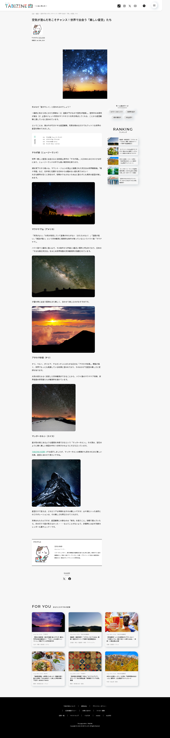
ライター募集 (101, 711)
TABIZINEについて (69, 706)
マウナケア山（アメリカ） (51, 139)
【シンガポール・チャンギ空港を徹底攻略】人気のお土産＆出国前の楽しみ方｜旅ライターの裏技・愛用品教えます (128, 171)
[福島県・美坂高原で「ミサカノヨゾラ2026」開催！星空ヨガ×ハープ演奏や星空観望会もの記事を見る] (85, 622)
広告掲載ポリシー (70, 711)
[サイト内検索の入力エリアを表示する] (144, 6)
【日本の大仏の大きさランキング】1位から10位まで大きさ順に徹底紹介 (128, 180)
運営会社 (84, 706)
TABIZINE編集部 (85, 634)
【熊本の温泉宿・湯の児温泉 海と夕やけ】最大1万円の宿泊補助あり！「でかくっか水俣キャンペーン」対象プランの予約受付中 (48, 639)
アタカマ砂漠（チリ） (50, 141)
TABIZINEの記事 (38, 451)
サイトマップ (74, 716)
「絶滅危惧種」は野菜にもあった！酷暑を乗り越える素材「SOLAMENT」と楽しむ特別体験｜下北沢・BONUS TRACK (48, 678)
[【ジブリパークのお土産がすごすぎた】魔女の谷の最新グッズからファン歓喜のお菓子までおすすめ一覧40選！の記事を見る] (113, 151)
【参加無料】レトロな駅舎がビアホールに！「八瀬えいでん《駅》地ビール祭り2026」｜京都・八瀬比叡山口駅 (121, 639)
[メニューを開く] (154, 5)
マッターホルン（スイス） (51, 144)
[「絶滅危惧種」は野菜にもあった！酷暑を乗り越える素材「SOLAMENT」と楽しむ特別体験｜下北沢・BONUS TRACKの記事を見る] (48, 661)
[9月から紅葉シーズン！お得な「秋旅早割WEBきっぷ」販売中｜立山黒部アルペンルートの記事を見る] (121, 661)
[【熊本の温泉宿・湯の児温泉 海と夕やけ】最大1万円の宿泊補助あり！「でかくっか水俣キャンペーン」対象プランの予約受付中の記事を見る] (48, 622)
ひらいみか (42, 38)
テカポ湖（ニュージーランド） (53, 137)
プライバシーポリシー (99, 706)
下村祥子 (45, 634)
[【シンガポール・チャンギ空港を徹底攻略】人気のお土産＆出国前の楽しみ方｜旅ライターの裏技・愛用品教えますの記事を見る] (113, 171)
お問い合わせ (86, 711)
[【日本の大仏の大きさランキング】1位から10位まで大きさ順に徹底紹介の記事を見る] (113, 180)
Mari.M (45, 673)
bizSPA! (108, 716)
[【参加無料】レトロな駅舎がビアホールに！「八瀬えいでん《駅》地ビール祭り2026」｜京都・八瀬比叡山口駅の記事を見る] (121, 622)
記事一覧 (61, 716)
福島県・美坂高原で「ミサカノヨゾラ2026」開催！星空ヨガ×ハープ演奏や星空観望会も (84, 638)
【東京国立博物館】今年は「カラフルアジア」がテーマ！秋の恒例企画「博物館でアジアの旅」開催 (85, 678)
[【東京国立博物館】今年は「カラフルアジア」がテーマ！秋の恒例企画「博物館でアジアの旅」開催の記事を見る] (85, 661)
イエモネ (87, 716)
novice (98, 716)
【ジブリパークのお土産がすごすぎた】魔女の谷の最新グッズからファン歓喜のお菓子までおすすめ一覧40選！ (128, 151)
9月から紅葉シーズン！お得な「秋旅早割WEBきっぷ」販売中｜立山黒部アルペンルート (121, 677)
